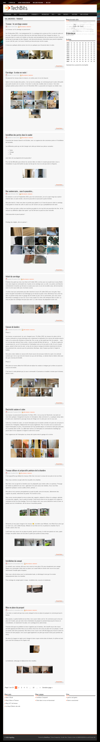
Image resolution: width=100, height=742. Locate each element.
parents (84, 29)
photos (76, 22)
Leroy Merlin (69, 31)
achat (73, 28)
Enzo (84, 28)
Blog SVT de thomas (12, 703)
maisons (66, 14)
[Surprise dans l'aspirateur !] (41, 250)
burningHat (85, 65)
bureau (85, 34)
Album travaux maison (24, 2)
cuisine (85, 22)
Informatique (45, 14)
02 (74, 43)
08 (91, 47)
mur (91, 24)
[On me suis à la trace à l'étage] (16, 231)
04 (80, 43)
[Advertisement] (80, 80)
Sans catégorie (84, 14)
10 (33, 687)
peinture (68, 29)
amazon (80, 22)
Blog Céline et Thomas (12, 700)
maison (75, 29)
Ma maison (23, 26)
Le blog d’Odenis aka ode (13, 706)
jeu (75, 24)
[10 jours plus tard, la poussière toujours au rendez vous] (28, 259)
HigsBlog (11, 737)
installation (87, 31)
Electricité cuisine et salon (15, 409)
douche (71, 35)
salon (78, 24)
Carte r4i (75, 737)
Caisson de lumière (12, 326)
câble (71, 29)
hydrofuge (68, 22)
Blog (15, 14)
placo (70, 26)
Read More (59, 66)
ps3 (82, 34)
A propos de (12, 2)
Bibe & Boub (9, 697)
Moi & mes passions (39, 2)
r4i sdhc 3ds (64, 737)
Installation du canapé (14, 560)
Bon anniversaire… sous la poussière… (19, 191)
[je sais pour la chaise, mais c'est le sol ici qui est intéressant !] (28, 250)
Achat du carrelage (13, 276)
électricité (89, 26)
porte (85, 26)
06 (85, 47)
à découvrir (8, 14)
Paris (72, 24)
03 (77, 43)
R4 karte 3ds (92, 737)
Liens (59, 14)
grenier (92, 31)
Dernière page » (47, 687)
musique (89, 22)
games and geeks (72, 697)
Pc (79, 29)
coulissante (78, 34)
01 (71, 43)
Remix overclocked (72, 700)
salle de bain (78, 26)
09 (94, 45)
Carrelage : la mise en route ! (16, 72)
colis (83, 31)
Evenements (35, 14)
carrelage (82, 24)
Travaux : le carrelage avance (16, 23)
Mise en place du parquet (15, 607)
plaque (93, 34)
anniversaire (89, 28)
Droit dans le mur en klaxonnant (45, 700)
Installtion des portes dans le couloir (19, 134)
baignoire (68, 24)
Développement (24, 14)
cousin (72, 22)
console (89, 34)
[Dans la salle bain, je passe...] (16, 250)
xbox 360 (75, 31)
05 (82, 49)
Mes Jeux (48, 2)
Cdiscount (68, 28)
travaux (70, 33)
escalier (80, 28)
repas (76, 28)
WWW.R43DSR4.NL (82, 737)
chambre (87, 24)
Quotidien (74, 14)
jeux (53, 14)
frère (67, 35)
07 (88, 47)
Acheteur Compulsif (42, 697)
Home (4, 2)
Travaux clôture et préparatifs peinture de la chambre (26, 470)
